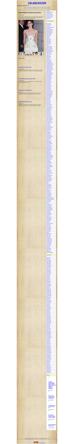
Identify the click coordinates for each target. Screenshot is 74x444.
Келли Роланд (49, 105)
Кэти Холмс (48, 124)
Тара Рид (48, 215)
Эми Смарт (48, 247)
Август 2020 (48, 296)
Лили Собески (49, 134)
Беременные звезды (50, 12)
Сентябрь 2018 (49, 301)
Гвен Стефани (49, 52)
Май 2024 (48, 277)
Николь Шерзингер (50, 172)
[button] (43, 36)
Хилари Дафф (49, 228)
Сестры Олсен (49, 205)
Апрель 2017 (49, 313)
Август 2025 (48, 267)
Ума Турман (48, 220)
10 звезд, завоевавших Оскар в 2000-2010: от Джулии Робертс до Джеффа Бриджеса (52, 385)
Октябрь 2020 (49, 294)
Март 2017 (48, 314)
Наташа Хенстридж (50, 166)
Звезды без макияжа (50, 14)
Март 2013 (48, 366)
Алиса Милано (49, 28)
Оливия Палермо (49, 175)
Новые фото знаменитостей (29, 438)
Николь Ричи (49, 171)
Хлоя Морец (49, 229)
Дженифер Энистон (50, 66)
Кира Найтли (49, 110)
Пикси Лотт (48, 181)
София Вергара (49, 213)
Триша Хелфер (49, 219)
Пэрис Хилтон (49, 184)
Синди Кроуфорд (49, 208)
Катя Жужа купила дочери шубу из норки (51, 416)
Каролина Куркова (49, 94)
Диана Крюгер (49, 79)
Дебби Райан (49, 56)
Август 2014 (48, 353)
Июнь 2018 (48, 304)
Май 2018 (48, 305)
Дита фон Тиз (49, 80)
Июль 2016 (48, 324)
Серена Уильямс (49, 204)
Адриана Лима (49, 24)
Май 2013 (48, 363)
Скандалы (48, 18)
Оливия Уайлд (49, 176)
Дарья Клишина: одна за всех (52, 425)
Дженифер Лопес (49, 65)
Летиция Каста (49, 132)
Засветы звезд (49, 13)
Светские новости (49, 17)
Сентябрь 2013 (49, 358)
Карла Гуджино (49, 90)
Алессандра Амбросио (50, 27)
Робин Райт (48, 191)
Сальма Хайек (49, 195)
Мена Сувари (49, 147)
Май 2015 (48, 342)
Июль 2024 (48, 275)
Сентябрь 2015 (49, 337)
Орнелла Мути (49, 177)
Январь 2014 (49, 354)
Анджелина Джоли (50, 32)
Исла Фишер (49, 86)
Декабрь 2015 (49, 333)
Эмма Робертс (49, 248)
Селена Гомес (49, 200)
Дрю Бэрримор (49, 81)
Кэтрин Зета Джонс (50, 127)
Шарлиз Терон (49, 233)
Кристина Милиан (49, 119)
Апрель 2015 (49, 343)
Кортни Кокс (49, 113)
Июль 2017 (48, 310)
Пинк (47, 182)
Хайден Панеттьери (50, 223)
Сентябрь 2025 (49, 266)
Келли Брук (48, 103)
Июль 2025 (48, 268)
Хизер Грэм (48, 225)
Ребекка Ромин (49, 185)
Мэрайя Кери (49, 161)
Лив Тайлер (48, 133)
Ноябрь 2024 (49, 271)
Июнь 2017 (48, 311)
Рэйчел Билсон (49, 194)
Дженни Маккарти (49, 67)
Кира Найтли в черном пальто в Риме (27, 78)
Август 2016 (48, 323)
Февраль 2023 (49, 281)
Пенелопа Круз (49, 180)
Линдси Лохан (49, 137)
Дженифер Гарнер (49, 62)
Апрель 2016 (49, 328)
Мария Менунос (49, 142)
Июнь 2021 (48, 287)
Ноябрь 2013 (49, 357)
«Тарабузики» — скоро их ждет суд (52, 406)
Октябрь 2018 (49, 300)
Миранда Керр (49, 152)
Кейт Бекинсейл (49, 95)
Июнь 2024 (48, 276)
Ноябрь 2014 (49, 349)
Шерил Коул (49, 234)
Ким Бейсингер (49, 108)
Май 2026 (48, 258)
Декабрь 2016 (49, 318)
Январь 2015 (49, 347)
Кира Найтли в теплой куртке (25, 90)
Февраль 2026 (49, 261)
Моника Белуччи (49, 158)
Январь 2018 (49, 306)
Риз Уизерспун (49, 190)
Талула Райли (49, 214)
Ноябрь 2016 (49, 319)
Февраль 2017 (49, 315)
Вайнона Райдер (49, 46)
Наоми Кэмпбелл (49, 162)
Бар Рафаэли (49, 38)
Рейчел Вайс (49, 186)
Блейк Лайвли (49, 41)
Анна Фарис (48, 36)
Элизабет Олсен (49, 239)
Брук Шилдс (49, 43)
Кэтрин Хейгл (49, 128)
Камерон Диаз (49, 89)
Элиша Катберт (49, 242)
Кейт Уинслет (49, 100)
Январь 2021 (49, 291)
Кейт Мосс (48, 99)
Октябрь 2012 (49, 372)
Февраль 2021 (49, 290)
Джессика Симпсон (50, 72)
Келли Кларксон (49, 104)
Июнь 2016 (48, 325)
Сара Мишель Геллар (50, 199)
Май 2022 (48, 282)
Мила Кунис (48, 151)
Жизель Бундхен (49, 85)
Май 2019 (48, 299)
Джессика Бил (49, 71)
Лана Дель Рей (49, 129)
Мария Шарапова (49, 143)
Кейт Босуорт (49, 98)
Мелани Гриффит (49, 146)
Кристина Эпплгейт (50, 122)
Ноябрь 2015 (49, 334)
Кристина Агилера (49, 118)
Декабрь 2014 (49, 348)
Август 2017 (48, 309)
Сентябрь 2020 (49, 295)
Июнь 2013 (48, 362)
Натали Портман (49, 165)
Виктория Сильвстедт (50, 51)
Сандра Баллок (49, 196)
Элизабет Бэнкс (49, 238)
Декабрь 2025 (49, 263)
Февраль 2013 (49, 367)
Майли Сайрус (49, 141)
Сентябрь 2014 (49, 352)
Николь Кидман (49, 170)
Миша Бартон (49, 153)
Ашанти (48, 37)
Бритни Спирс (49, 42)
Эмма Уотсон (49, 251)
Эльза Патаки (49, 244)
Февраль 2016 (49, 330)
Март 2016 (48, 329)
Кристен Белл (49, 114)
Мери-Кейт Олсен (49, 148)
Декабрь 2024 (49, 270)
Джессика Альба (49, 70)
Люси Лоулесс (49, 138)
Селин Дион (48, 201)
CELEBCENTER (37, 3)
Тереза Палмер (49, 218)
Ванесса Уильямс (49, 47)
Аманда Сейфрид (49, 31)
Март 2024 (48, 280)
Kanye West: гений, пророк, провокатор (51, 396)
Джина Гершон (49, 75)
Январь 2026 (49, 262)
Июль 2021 (48, 286)
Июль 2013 (48, 361)
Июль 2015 (48, 339)
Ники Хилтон (49, 167)
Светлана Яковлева (50, 252)
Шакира (48, 232)
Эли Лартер (48, 237)
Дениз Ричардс (49, 60)
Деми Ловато (49, 57)
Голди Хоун (48, 55)
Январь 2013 (49, 368)
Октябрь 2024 (49, 272)
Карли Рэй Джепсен (50, 91)
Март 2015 (48, 344)
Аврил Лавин (49, 23)
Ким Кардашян (49, 109)
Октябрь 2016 (49, 320)
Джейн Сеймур (49, 61)
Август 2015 (48, 338)
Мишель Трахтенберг (50, 156)
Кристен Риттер (49, 115)
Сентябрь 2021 (49, 285)
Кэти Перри (48, 123)
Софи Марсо (49, 210)
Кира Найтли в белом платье (25, 67)
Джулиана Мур (49, 76)
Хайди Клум (49, 224)
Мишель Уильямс (49, 157)
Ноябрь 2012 (49, 371)
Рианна (48, 189)
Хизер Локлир (49, 227)
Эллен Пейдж (49, 243)
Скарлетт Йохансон (50, 209)
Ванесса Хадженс (49, 48)
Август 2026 (48, 257)
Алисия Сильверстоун (50, 29)
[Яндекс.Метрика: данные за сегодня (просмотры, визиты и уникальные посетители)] (41, 442)
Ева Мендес (49, 84)
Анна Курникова (49, 33)
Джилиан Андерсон (50, 74)
